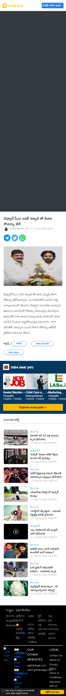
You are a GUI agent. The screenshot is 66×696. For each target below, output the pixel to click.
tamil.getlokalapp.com (39, 669)
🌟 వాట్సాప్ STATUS (20, 629)
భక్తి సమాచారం (43, 626)
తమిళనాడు (11, 625)
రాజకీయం (32, 642)
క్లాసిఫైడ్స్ (42, 633)
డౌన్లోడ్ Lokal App (52, 692)
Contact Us (55, 655)
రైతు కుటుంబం (52, 622)
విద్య (50, 615)
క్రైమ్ (40, 615)
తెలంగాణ (14, 24)
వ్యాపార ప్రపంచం (52, 635)
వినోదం (31, 628)
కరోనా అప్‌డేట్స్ (31, 635)
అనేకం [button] (12, 206)
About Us (54, 659)
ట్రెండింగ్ (19, 620)
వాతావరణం (53, 629)
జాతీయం (42, 620)
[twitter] (15, 239)
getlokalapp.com (36, 665)
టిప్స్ (18, 637)
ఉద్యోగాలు (20, 615)
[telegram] (7, 239)
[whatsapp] (23, 239)
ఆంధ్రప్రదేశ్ (14, 16)
